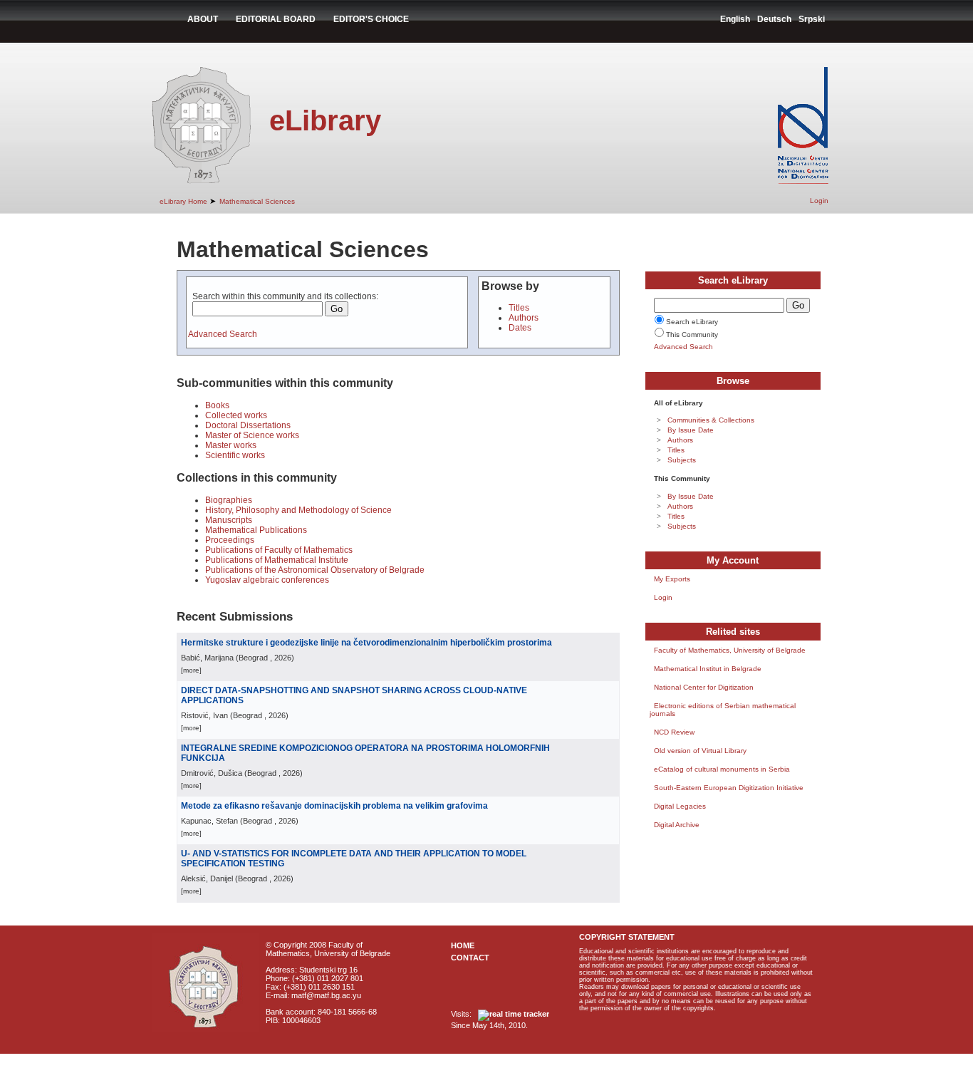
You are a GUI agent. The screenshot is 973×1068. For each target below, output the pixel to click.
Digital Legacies (680, 806)
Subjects (681, 460)
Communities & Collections (710, 420)
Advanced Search (222, 334)
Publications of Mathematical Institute (276, 560)
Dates (520, 328)
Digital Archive (676, 825)
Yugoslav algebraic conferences (267, 580)
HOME (462, 945)
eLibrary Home (183, 201)
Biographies (228, 500)
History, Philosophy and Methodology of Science (298, 510)
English (735, 19)
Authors (523, 318)
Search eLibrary (692, 322)
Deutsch (774, 19)
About (202, 19)
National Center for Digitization (704, 687)
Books (217, 405)
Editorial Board (276, 19)
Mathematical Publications (256, 530)
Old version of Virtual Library (700, 751)
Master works (230, 445)
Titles (519, 308)
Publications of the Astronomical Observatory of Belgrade (315, 570)
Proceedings (229, 540)
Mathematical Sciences (257, 201)
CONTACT (470, 957)
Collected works (236, 415)
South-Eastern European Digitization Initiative (728, 788)
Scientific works (235, 455)
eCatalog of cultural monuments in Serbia (722, 769)
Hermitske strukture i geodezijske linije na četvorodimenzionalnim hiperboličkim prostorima (366, 643)
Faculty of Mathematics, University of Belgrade (730, 650)
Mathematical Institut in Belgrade (707, 669)
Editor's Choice (371, 19)
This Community (692, 334)
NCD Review (674, 732)
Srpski (811, 19)
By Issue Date (690, 430)
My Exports (672, 579)
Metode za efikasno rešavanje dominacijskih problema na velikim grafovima (334, 806)
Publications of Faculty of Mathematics (279, 550)
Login (819, 200)
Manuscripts (228, 520)
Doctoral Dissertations (248, 425)
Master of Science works (252, 435)
